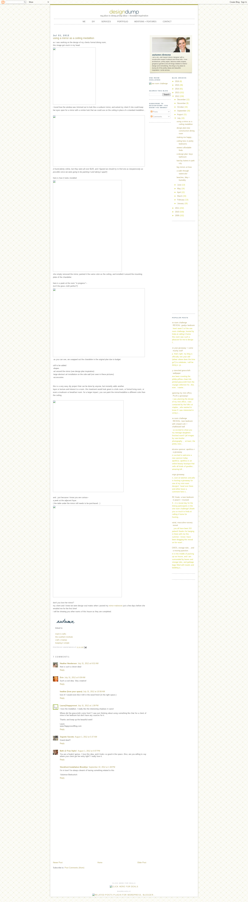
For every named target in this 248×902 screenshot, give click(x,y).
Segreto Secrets (67, 737)
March (180, 196)
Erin (62, 677)
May (179, 188)
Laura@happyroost (68, 705)
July (179, 118)
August (180, 114)
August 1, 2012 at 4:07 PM (89, 751)
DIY (93, 21)
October (180, 107)
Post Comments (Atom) (74, 868)
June (179, 185)
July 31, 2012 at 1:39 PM (88, 705)
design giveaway (177, 474)
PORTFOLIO (122, 21)
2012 (177, 96)
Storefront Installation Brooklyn (74, 767)
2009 (177, 215)
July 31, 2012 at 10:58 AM (94, 691)
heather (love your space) (71, 691)
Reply (62, 670)
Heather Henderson (68, 663)
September (182, 111)
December (181, 99)
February (181, 200)
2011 (177, 208)
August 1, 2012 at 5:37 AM (86, 737)
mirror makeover (115, 606)
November (181, 103)
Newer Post (58, 862)
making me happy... (185, 137)
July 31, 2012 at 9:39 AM (74, 677)
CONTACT (167, 21)
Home (99, 862)
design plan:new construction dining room (185, 131)
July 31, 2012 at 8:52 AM (88, 663)
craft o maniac (61, 640)
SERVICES (106, 21)
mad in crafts (60, 634)
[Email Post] (85, 647)
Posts (155, 112)
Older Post (141, 862)
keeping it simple (62, 643)
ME (84, 21)
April (179, 192)
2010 (177, 212)
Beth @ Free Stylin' (68, 751)
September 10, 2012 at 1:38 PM (102, 767)
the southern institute (64, 637)
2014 (177, 89)
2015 (177, 85)
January (180, 203)
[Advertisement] (99, 839)
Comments (157, 117)
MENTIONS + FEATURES (145, 21)
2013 (177, 92)
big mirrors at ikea (184, 167)
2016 (177, 81)
